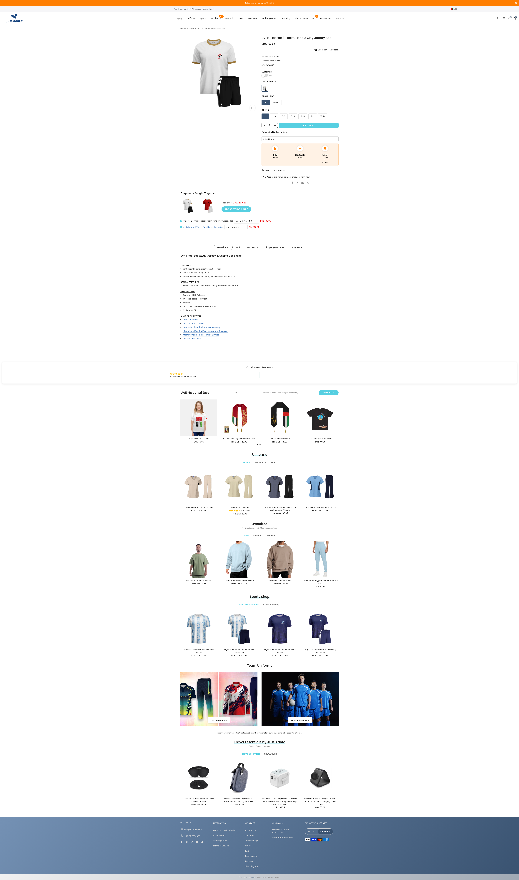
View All (327, 392)
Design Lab (296, 247)
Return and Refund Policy (225, 830)
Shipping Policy (220, 840)
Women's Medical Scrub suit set (199, 507)
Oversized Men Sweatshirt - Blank (239, 580)
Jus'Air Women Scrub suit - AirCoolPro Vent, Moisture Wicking (280, 508)
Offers (248, 846)
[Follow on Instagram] (192, 842)
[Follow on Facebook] (181, 842)
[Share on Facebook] (292, 183)
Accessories (325, 18)
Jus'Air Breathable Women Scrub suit (320, 507)
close (3, 3)
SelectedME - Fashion (282, 837)
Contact (340, 18)
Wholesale (217, 18)
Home (183, 28)
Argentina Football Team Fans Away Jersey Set (320, 651)
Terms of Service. (274, 877)
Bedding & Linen (269, 18)
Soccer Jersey (273, 60)
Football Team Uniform (193, 323)
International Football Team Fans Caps (201, 334)
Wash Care (252, 247)
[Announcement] (259, 3)
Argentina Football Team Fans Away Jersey (279, 651)
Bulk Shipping (251, 856)
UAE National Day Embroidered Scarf (239, 438)
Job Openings (251, 840)
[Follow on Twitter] (187, 842)
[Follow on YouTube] (197, 842)
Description (223, 247)
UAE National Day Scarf (280, 438)
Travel (240, 18)
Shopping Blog (252, 866)
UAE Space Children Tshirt (320, 438)
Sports (203, 18)
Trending (286, 18)
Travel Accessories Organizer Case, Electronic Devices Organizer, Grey (239, 800)
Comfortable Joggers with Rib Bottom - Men (320, 582)
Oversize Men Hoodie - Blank (279, 580)
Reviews (249, 861)
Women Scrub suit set (239, 507)
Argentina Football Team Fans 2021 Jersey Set (239, 651)
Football (229, 18)
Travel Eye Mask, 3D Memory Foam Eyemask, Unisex (199, 800)
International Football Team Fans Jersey (201, 327)
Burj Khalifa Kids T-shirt (199, 438)
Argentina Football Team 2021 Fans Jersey (199, 651)
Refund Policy (262, 877)
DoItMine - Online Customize (280, 831)
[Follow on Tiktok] (202, 842)
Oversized (252, 18)
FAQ (247, 851)
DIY (314, 18)
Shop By (178, 18)
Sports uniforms (190, 319)
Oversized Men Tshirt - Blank (198, 580)
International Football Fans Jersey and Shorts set (205, 331)
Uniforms (191, 18)
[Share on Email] (302, 183)
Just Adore (274, 56)
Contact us (250, 830)
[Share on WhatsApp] (308, 183)
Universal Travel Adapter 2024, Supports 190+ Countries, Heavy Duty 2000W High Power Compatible (279, 801)
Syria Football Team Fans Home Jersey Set (203, 227)
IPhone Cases (301, 18)
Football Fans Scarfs (192, 338)
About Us (249, 835)
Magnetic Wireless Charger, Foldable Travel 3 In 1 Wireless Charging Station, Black (320, 801)
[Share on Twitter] (297, 183)
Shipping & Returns (274, 247)
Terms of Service (221, 846)
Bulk (238, 247)
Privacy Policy (219, 835)
